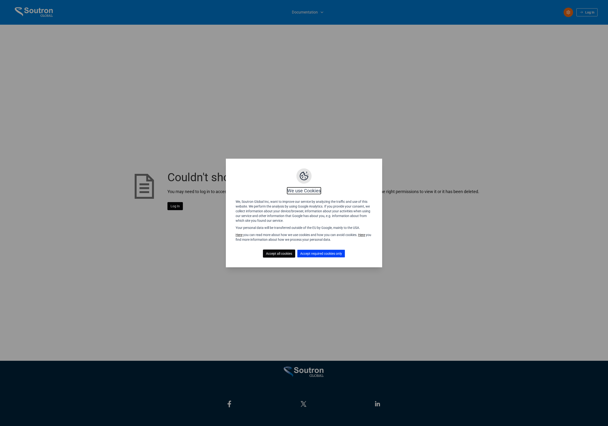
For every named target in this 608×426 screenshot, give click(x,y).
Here (239, 235)
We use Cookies (304, 191)
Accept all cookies (279, 253)
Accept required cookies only (321, 253)
